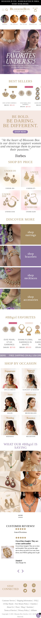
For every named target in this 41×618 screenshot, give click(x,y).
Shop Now (20, 132)
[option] (20, 2)
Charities (33, 604)
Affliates (34, 610)
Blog (23, 607)
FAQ (36, 600)
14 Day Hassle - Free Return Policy (15, 604)
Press (17, 607)
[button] (18, 571)
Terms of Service (10, 610)
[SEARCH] (6, 9)
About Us (10, 607)
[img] (20, 529)
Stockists (29, 607)
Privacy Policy (23, 610)
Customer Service (8, 600)
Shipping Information (24, 600)
